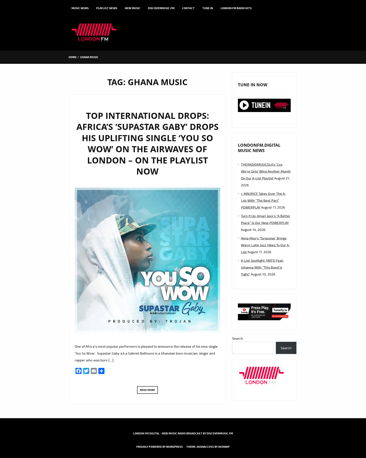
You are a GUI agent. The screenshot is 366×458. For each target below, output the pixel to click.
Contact (188, 8)
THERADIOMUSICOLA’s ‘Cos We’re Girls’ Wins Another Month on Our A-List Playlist (266, 171)
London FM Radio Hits (236, 8)
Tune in (207, 8)
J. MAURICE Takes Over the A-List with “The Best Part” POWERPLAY (263, 200)
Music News (80, 8)
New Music (132, 8)
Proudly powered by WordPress (159, 446)
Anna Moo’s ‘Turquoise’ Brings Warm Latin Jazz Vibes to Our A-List (265, 245)
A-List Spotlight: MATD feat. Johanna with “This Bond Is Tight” (262, 267)
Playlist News (106, 8)
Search (237, 338)
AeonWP (224, 446)
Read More (149, 391)
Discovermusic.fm (161, 8)
